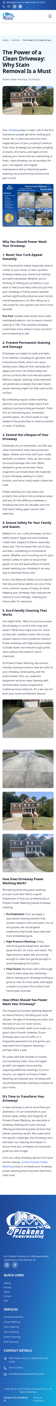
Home (5, 40)
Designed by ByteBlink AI (16, 1399)
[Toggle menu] (50, 16)
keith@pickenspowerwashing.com (26, 1373)
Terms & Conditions (38, 1399)
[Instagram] (14, 6)
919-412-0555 (16, 1367)
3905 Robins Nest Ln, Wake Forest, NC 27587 (28, 1360)
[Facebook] (20, 6)
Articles (15, 40)
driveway (14, 130)
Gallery (7, 1283)
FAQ (6, 1300)
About (7, 1291)
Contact (8, 1296)
